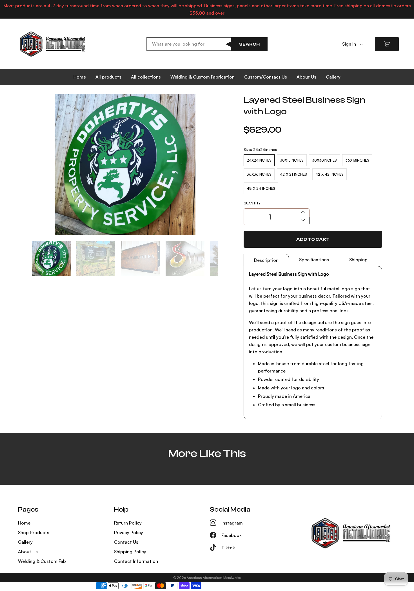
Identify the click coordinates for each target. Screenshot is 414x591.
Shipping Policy (130, 551)
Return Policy (128, 523)
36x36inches (259, 174)
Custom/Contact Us (265, 77)
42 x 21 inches (293, 174)
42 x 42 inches (329, 174)
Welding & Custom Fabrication (202, 77)
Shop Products (33, 532)
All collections (146, 77)
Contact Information (136, 561)
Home (80, 77)
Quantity (252, 203)
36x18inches (357, 160)
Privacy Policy (128, 532)
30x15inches (292, 160)
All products (108, 77)
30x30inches (324, 160)
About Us (306, 77)
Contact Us (126, 542)
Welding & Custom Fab (42, 561)
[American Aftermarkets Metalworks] (52, 44)
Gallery (333, 77)
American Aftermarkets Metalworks (214, 578)
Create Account (359, 52)
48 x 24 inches (261, 188)
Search (249, 44)
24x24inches (259, 160)
